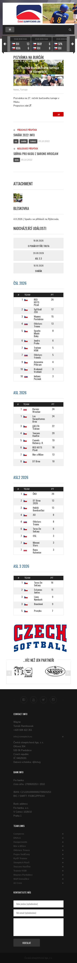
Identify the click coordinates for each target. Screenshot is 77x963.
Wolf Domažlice (21, 879)
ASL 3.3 (38, 258)
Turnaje (24, 89)
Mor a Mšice (19, 846)
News (16, 89)
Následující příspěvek (27, 148)
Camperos (18, 834)
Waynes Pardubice (23, 875)
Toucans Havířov (22, 866)
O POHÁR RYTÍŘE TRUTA (38, 246)
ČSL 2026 (20, 283)
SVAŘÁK (38, 271)
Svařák (23, 141)
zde (26, 105)
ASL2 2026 (20, 477)
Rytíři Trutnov (20, 858)
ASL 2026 (20, 392)
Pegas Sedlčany (21, 854)
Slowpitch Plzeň (21, 862)
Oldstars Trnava (21, 850)
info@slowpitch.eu (22, 736)
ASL (16, 141)
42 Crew (17, 883)
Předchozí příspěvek (27, 129)
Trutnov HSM (20, 871)
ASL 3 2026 (21, 566)
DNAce (17, 838)
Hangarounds (20, 842)
